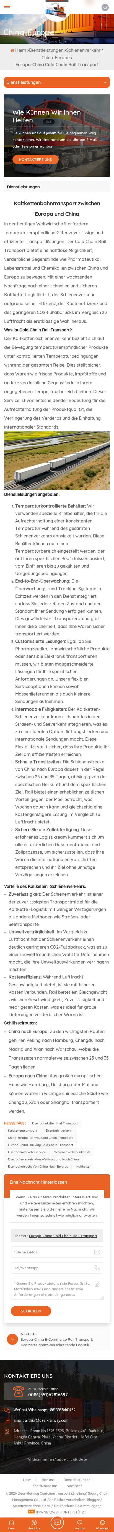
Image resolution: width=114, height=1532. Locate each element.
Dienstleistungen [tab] (23, 186)
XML (47, 1506)
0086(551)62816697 (48, 1395)
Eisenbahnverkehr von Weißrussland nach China (43, 1159)
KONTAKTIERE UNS (35, 159)
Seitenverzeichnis (27, 1506)
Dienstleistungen (46, 50)
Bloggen (93, 1500)
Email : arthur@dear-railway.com (41, 1420)
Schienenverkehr (83, 50)
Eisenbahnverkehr (59, 1130)
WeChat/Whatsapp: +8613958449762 (44, 1410)
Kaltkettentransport (22, 1130)
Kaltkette (82, 1166)
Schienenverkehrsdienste (72, 1152)
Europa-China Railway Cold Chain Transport (40, 1145)
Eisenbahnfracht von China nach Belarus (38, 1166)
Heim (21, 50)
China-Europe (56, 57)
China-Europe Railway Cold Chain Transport (40, 1138)
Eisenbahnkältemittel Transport (55, 1123)
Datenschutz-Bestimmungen (76, 1506)
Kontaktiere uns (45, 1486)
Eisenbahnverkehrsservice (27, 1152)
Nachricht (74, 1486)
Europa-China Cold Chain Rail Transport (63, 1236)
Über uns (47, 1480)
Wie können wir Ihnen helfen (46, 116)
